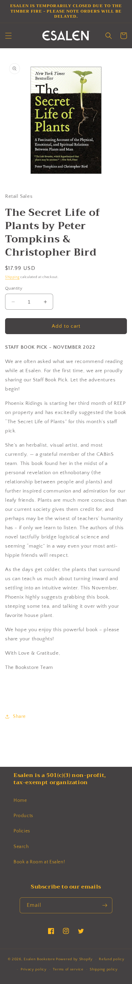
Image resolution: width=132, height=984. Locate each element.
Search (21, 846)
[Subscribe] (104, 905)
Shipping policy (104, 969)
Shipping (12, 277)
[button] (8, 35)
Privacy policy (34, 969)
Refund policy (111, 959)
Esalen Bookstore (39, 959)
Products (23, 815)
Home (20, 800)
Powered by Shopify (74, 959)
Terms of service (68, 969)
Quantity (13, 288)
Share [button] (19, 716)
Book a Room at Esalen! (39, 862)
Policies (22, 831)
